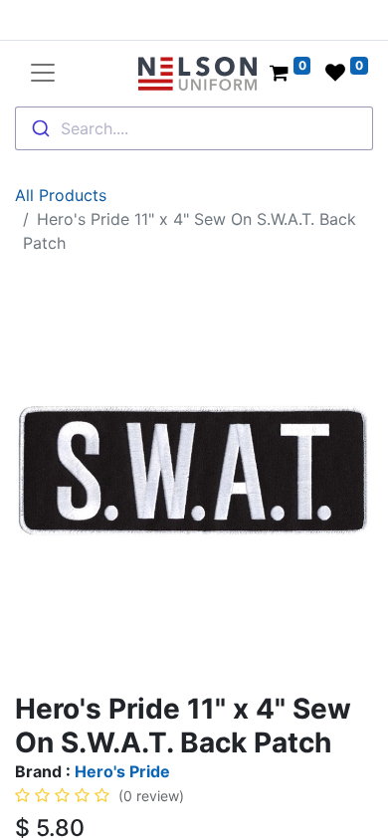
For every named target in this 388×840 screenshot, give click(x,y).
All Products (60, 195)
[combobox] (194, 128)
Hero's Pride (122, 771)
